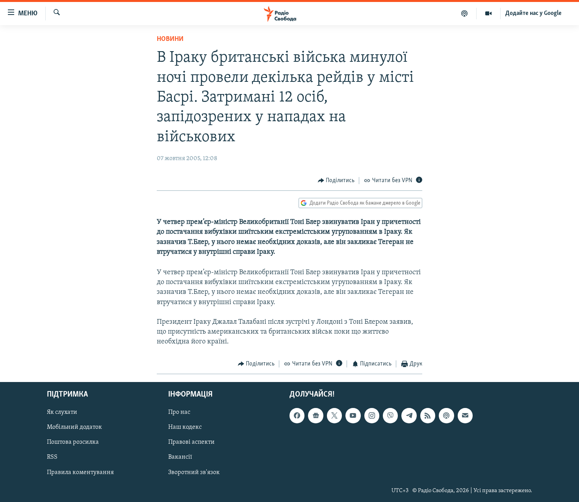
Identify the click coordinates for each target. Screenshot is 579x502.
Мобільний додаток (74, 427)
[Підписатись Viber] (390, 415)
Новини (170, 39)
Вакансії (180, 457)
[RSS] (427, 415)
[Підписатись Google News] (315, 415)
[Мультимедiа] (489, 13)
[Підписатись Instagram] (371, 415)
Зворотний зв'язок (194, 472)
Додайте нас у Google (533, 13)
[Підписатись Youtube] (352, 415)
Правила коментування (80, 472)
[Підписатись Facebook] (297, 415)
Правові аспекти (191, 442)
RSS (52, 457)
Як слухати (62, 412)
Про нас (179, 412)
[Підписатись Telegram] (408, 415)
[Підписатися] (465, 415)
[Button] (336, 180)
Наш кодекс (185, 427)
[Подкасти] (465, 13)
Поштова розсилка (73, 442)
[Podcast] (446, 415)
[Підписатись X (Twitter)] (334, 415)
